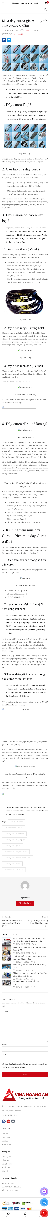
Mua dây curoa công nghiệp (15, 840)
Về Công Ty (6, 1157)
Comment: (5, 1011)
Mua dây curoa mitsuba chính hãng (17, 858)
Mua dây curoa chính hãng (14, 834)
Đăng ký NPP (7, 1164)
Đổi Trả (5, 1141)
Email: (4, 1054)
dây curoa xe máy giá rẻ (13, 828)
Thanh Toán (6, 1144)
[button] (46, 3)
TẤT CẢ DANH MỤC (10, 1190)
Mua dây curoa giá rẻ (12, 846)
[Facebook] (4, 1121)
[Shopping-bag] (13, 1121)
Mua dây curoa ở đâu (12, 864)
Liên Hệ (5, 1171)
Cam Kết (5, 1134)
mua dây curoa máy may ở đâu (16, 852)
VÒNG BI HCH (8, 1183)
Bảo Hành (5, 1160)
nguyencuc (28, 30)
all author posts (25, 903)
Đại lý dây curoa (17, 822)
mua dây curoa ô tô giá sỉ (14, 870)
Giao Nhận (6, 1137)
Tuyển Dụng (6, 1167)
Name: (4, 1045)
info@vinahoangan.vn (13, 1111)
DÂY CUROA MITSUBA (11, 1187)
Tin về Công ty (18, 34)
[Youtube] (8, 1121)
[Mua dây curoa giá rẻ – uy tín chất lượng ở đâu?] (4, 40)
